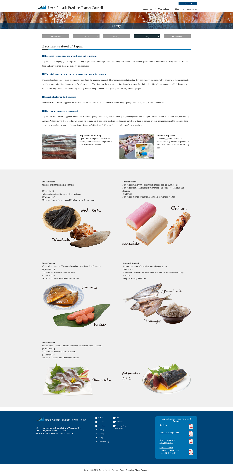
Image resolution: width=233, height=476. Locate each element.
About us (147, 9)
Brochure (163, 425)
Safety (147, 36)
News (178, 9)
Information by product (169, 432)
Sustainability (177, 36)
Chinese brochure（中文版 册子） (167, 441)
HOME (100, 418)
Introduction (56, 36)
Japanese (188, 3)
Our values (163, 9)
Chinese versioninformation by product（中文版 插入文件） (169, 450)
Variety (86, 36)
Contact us (192, 9)
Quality (116, 36)
